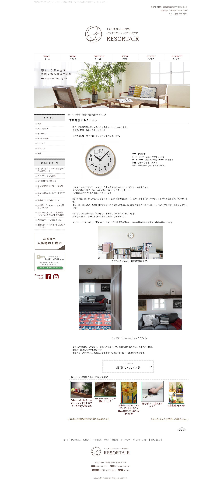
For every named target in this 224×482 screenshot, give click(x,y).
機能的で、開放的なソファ (48, 200)
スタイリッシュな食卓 (47, 176)
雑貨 (84, 115)
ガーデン (41, 148)
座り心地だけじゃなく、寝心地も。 (50, 187)
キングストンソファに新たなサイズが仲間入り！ (51, 170)
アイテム (73, 59)
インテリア (42, 134)
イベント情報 (97, 440)
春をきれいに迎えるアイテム (152, 404)
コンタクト (177, 59)
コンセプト (99, 59)
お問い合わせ (155, 440)
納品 (39, 153)
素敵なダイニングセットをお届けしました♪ (51, 226)
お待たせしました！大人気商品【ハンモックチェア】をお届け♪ (51, 214)
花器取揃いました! (176, 405)
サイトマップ (125, 440)
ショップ (41, 143)
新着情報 (86, 440)
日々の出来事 (43, 139)
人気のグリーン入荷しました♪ (50, 220)
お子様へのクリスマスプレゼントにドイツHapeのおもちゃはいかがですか (128, 409)
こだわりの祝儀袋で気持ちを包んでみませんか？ (89, 419)
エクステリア (43, 129)
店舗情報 (115, 440)
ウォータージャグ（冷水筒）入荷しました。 (169, 419)
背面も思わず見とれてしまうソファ (51, 194)
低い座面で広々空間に (47, 181)
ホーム (47, 59)
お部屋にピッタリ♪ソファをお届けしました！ (51, 206)
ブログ (125, 59)
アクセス (151, 59)
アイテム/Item (75, 440)
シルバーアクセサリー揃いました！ (105, 399)
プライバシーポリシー (140, 440)
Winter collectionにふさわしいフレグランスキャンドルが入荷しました (81, 404)
